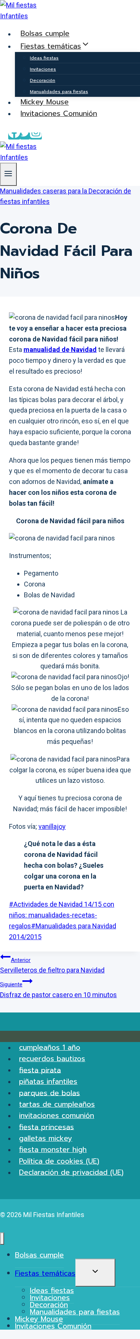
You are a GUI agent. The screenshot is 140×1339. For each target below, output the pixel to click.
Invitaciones (43, 69)
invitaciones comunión (56, 1115)
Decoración (42, 80)
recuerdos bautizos (52, 1058)
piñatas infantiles (48, 1081)
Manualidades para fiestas (59, 91)
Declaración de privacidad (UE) (71, 1172)
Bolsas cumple (45, 33)
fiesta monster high (53, 1149)
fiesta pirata (40, 1069)
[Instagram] (36, 136)
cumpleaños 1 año (49, 1047)
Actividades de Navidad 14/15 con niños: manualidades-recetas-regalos (61, 915)
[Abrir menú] (8, 174)
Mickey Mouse (45, 102)
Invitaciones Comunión (59, 113)
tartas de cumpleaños (57, 1104)
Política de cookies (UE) (59, 1161)
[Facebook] (14, 136)
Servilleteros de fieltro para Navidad (52, 965)
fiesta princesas (46, 1126)
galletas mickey (45, 1138)
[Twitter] (25, 136)
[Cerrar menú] (2, 1238)
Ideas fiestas (44, 58)
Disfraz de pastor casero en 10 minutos (58, 990)
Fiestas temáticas (45, 1273)
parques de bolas (49, 1092)
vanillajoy (52, 826)
